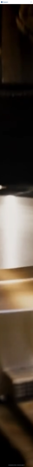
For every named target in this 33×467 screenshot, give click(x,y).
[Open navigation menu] (31, 2)
